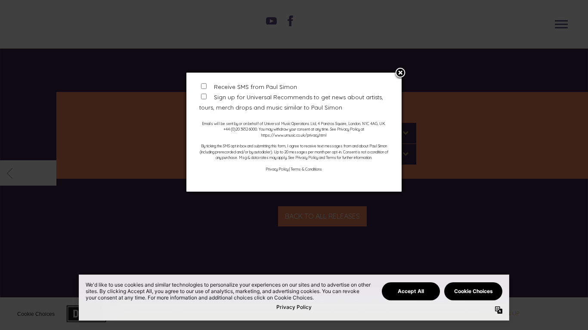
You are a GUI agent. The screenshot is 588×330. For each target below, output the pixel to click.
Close (400, 73)
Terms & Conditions (306, 169)
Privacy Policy (277, 169)
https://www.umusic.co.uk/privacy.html (294, 135)
